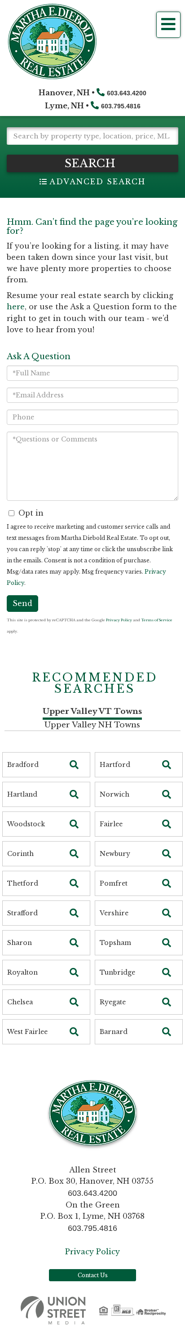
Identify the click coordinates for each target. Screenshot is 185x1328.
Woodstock (26, 824)
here (16, 306)
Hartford (115, 765)
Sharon (19, 943)
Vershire (114, 913)
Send (22, 603)
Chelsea (20, 1002)
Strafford (22, 913)
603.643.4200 (126, 93)
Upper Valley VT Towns (92, 711)
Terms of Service (156, 620)
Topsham (115, 943)
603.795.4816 (121, 106)
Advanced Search (97, 181)
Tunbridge (117, 972)
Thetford (22, 883)
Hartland (22, 794)
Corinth (20, 854)
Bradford (23, 765)
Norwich (114, 794)
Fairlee (111, 824)
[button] (92, 163)
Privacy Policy (119, 620)
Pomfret (114, 883)
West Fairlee (27, 1032)
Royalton (22, 972)
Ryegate (113, 1002)
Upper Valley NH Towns (92, 725)
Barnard (114, 1032)
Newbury (115, 854)
